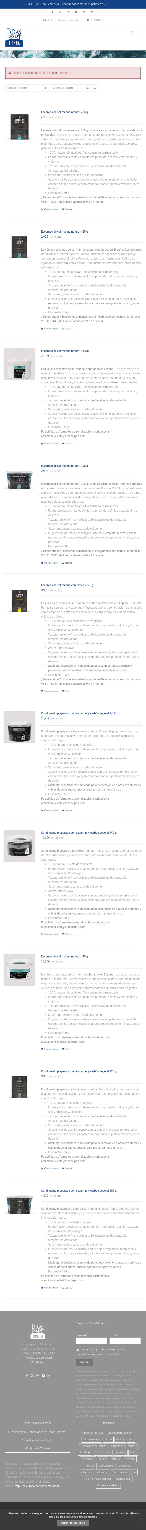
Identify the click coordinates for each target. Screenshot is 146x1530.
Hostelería (120, 1452)
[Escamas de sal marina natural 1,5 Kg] (19, 364)
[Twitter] (32, 1375)
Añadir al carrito (51, 209)
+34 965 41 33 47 (43, 1353)
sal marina (102, 1472)
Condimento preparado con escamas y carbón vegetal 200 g (79, 1190)
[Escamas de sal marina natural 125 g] (19, 245)
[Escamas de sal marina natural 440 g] (19, 970)
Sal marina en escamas (98, 1478)
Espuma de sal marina (123, 1446)
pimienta (130, 1459)
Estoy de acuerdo (73, 1523)
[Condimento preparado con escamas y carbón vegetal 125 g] (19, 1085)
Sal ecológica (105, 1465)
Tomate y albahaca (108, 1485)
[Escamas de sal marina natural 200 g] (19, 479)
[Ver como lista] (94, 88)
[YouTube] (43, 1375)
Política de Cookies (38, 1448)
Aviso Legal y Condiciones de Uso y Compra (38, 1432)
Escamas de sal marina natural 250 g (64, 112)
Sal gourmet (124, 1465)
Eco (131, 1439)
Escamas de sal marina (93, 1446)
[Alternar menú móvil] (139, 32)
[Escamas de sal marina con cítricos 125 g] (19, 598)
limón (133, 1452)
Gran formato (102, 1452)
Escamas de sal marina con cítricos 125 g (67, 585)
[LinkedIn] (49, 1375)
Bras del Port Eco (93, 1432)
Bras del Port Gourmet (120, 1432)
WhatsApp (37, 1362)
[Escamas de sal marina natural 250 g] (19, 125)
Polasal (90, 1465)
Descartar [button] (116, 4)
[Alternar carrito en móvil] (131, 32)
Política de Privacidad (113, 1349)
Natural (116, 1459)
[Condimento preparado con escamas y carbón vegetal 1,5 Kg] (19, 727)
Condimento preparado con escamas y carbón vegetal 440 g (79, 832)
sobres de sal (123, 1478)
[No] (141, 1519)
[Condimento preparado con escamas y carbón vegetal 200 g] (19, 1204)
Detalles (68, 209)
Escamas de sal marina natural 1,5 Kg (65, 351)
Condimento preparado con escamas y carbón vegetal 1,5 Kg (79, 713)
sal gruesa (86, 1472)
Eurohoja (85, 1452)
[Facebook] (26, 1375)
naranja (103, 1459)
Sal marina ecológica (124, 1472)
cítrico (108, 1439)
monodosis (88, 1459)
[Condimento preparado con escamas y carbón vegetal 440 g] (19, 846)
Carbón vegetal (92, 1439)
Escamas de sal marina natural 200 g (64, 465)
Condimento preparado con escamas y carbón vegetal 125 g (79, 1071)
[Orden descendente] (45, 88)
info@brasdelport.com (38, 1357)
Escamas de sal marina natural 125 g (64, 231)
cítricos (120, 1439)
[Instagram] (37, 1375)
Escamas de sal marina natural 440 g (64, 956)
